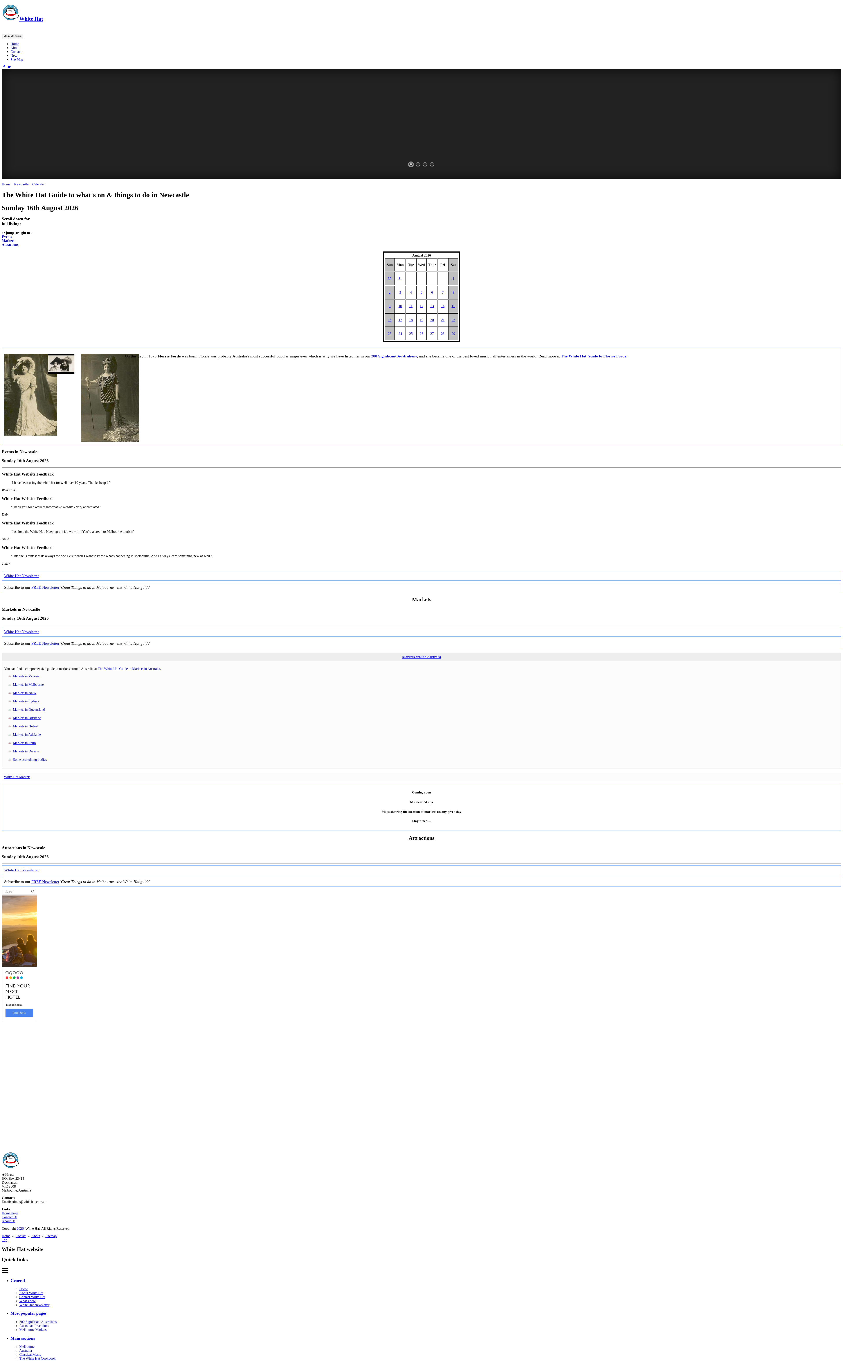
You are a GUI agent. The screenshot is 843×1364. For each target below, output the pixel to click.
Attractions (10, 244)
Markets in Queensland (29, 709)
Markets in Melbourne (28, 684)
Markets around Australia (421, 657)
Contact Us (9, 1217)
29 (453, 334)
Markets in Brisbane (27, 718)
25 (411, 334)
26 (421, 334)
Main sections (23, 1338)
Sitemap (51, 1236)
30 (389, 278)
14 (443, 306)
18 (411, 320)
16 (389, 320)
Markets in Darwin (26, 751)
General (18, 1280)
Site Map (17, 59)
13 (432, 306)
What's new (27, 1301)
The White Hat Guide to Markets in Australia (129, 669)
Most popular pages (28, 1313)
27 (432, 334)
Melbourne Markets (33, 1330)
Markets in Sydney (26, 701)
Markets (8, 240)
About (15, 48)
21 (443, 320)
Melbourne (26, 1346)
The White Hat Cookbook (37, 1358)
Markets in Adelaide (27, 734)
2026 (20, 1228)
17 (400, 320)
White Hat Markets (17, 777)
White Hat (31, 19)
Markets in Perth (24, 743)
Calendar (38, 184)
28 (443, 334)
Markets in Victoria (26, 676)
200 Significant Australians (394, 356)
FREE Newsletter (45, 587)
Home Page (10, 1213)
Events (7, 237)
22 (453, 320)
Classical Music (30, 1354)
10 (400, 306)
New (14, 55)
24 (400, 334)
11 (410, 306)
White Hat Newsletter (21, 576)
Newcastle (21, 184)
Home (15, 44)
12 (421, 306)
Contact (16, 52)
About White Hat (31, 1293)
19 (421, 320)
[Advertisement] (133, 1086)
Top (4, 1240)
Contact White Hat (32, 1297)
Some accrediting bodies (30, 759)
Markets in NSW (24, 693)
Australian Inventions (34, 1326)
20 (432, 320)
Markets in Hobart (25, 726)
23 (389, 334)
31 (400, 278)
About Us (8, 1221)
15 (453, 306)
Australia (25, 1350)
